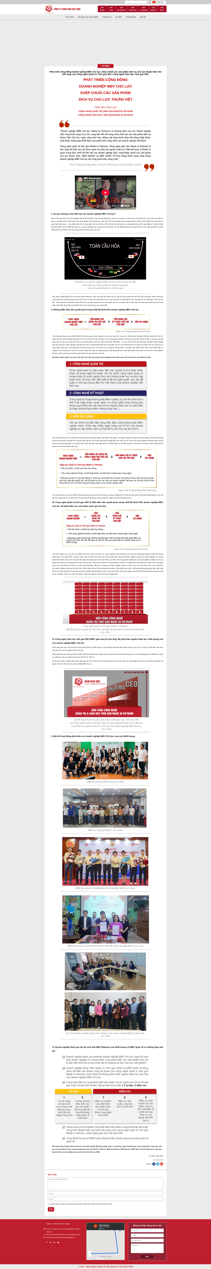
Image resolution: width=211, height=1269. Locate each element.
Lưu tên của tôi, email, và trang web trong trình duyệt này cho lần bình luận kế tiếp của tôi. (81, 1204)
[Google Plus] (161, 1164)
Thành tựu (107, 17)
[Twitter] (157, 1164)
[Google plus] (54, 1242)
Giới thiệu (69, 17)
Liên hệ (143, 17)
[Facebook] (154, 1164)
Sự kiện (119, 17)
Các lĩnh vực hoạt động (88, 17)
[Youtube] (58, 1242)
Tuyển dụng (131, 17)
